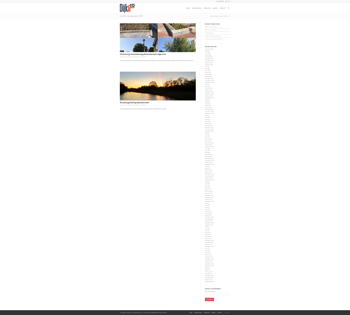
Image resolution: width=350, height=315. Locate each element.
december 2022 (209, 109)
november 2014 (209, 260)
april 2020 (207, 152)
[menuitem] (188, 8)
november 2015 (209, 242)
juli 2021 (207, 133)
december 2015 (209, 240)
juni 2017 (207, 205)
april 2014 (207, 270)
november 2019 (209, 160)
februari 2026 (208, 57)
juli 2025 (207, 66)
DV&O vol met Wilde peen (210, 30)
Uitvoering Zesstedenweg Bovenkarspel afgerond (143, 54)
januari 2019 (208, 172)
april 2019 (207, 168)
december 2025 (209, 59)
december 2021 (209, 127)
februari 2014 (208, 272)
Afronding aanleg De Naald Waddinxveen (214, 39)
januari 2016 (208, 238)
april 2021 (207, 137)
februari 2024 (208, 88)
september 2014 (209, 264)
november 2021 (209, 129)
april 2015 (207, 252)
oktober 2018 (208, 178)
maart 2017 (208, 211)
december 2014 (209, 258)
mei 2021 (207, 135)
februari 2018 (208, 191)
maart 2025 (208, 72)
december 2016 (209, 217)
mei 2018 (207, 186)
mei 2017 (207, 207)
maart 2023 (208, 105)
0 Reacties (129, 56)
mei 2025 (207, 68)
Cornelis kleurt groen (209, 33)
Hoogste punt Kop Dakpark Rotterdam (213, 36)
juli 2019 (207, 166)
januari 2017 (208, 215)
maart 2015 (208, 254)
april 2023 (207, 104)
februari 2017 (208, 213)
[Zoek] (228, 8)
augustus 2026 (209, 49)
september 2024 (209, 82)
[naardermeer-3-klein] (158, 86)
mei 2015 (207, 250)
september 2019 (209, 164)
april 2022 (207, 121)
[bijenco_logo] (127, 8)
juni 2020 (207, 148)
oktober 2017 (208, 199)
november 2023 (209, 94)
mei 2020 (207, 150)
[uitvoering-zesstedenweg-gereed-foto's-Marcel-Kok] (158, 37)
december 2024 (209, 78)
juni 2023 (207, 102)
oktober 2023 (208, 96)
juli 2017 (207, 203)
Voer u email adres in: (210, 291)
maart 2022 (208, 123)
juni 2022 (207, 117)
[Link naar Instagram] (228, 1)
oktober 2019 (208, 162)
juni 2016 (207, 229)
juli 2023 (207, 100)
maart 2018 (208, 190)
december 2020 (209, 143)
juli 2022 (207, 115)
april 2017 (207, 209)
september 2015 (209, 246)
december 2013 (209, 275)
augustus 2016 (209, 225)
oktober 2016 (208, 221)
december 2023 (209, 92)
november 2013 (209, 277)
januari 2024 (208, 90)
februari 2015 (208, 256)
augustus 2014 (209, 266)
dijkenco (144, 56)
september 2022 (209, 113)
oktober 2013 (208, 279)
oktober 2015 (208, 244)
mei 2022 (207, 119)
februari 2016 (208, 236)
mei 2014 (207, 268)
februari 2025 (208, 74)
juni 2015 (207, 248)
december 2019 (209, 158)
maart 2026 (208, 55)
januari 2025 (208, 76)
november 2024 (209, 80)
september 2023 (209, 98)
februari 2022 (208, 125)
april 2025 (207, 70)
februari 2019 (208, 170)
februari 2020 (208, 154)
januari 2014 (208, 273)
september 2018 (209, 180)
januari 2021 (208, 141)
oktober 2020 (208, 145)
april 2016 (207, 232)
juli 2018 (207, 182)
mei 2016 (207, 230)
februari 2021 (208, 139)
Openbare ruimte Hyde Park (211, 27)
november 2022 (209, 111)
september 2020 (209, 147)
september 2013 (209, 281)
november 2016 (209, 219)
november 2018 (209, 176)
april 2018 (207, 188)
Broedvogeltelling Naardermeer (134, 102)
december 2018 (209, 174)
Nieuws (136, 56)
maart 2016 (208, 234)
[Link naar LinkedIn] (226, 1)
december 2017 (209, 195)
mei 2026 (207, 53)
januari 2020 (208, 156)
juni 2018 (207, 184)
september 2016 (209, 223)
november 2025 (209, 61)
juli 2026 (207, 51)
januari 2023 (208, 107)
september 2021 (209, 131)
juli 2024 (207, 84)
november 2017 (209, 197)
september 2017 (209, 201)
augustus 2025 (209, 64)
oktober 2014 (208, 262)
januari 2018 (208, 193)
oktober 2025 (208, 62)
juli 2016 (207, 227)
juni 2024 (207, 86)
